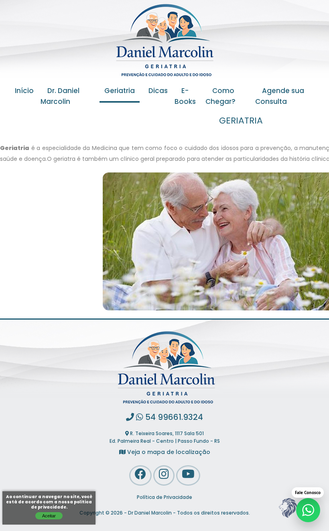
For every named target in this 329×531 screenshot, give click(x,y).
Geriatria (119, 91)
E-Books (185, 97)
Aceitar (49, 515)
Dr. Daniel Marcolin (60, 97)
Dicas (158, 91)
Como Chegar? (220, 97)
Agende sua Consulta (279, 97)
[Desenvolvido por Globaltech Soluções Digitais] (287, 518)
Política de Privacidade (164, 498)
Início (24, 91)
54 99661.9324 (173, 418)
